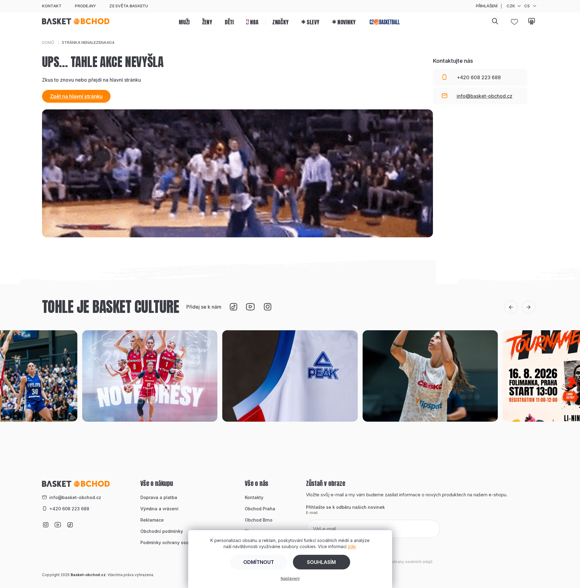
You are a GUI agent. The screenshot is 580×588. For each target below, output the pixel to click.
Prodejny (85, 5)
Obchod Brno (258, 519)
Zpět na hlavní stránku (76, 96)
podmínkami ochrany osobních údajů (399, 561)
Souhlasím (321, 562)
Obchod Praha (260, 508)
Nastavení (290, 578)
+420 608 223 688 (69, 508)
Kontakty (254, 497)
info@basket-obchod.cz (75, 497)
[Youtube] (250, 307)
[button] (511, 307)
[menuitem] (184, 21)
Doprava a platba (158, 497)
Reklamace (152, 519)
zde (352, 546)
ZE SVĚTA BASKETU (128, 5)
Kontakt (52, 5)
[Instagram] (267, 307)
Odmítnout (258, 562)
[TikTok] (233, 307)
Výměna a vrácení (159, 508)
